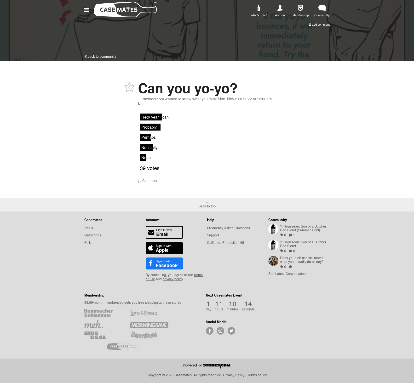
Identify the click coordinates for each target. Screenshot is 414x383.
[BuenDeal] (149, 335)
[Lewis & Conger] (149, 313)
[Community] (322, 8)
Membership (94, 295)
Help (210, 219)
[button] (87, 9)
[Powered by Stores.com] (207, 366)
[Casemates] (126, 346)
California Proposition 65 (225, 242)
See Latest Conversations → (290, 273)
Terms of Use (257, 374)
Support (213, 235)
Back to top (207, 205)
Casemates (93, 219)
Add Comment (320, 24)
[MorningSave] (149, 324)
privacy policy (173, 278)
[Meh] (103, 324)
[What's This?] (258, 8)
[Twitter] (231, 331)
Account (153, 219)
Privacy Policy (233, 374)
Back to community (101, 56)
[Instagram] (220, 331)
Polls (88, 242)
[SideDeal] (103, 335)
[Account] (280, 8)
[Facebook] (209, 331)
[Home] (125, 15)
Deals (88, 227)
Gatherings (92, 235)
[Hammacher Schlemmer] (103, 313)
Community (277, 219)
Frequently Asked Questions (228, 227)
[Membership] (300, 8)
